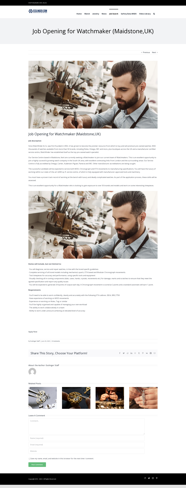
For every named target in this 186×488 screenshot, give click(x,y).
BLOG (45, 3)
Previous (146, 52)
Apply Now (32, 332)
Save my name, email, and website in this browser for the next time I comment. (62, 458)
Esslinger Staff (35, 341)
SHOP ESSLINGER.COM (35, 3)
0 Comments (56, 341)
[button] (154, 13)
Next (154, 52)
